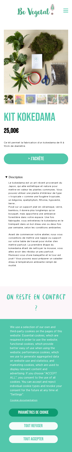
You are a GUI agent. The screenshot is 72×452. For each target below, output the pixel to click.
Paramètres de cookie (33, 412)
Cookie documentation (23, 400)
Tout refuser (33, 425)
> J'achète (36, 159)
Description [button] (16, 177)
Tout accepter (33, 439)
